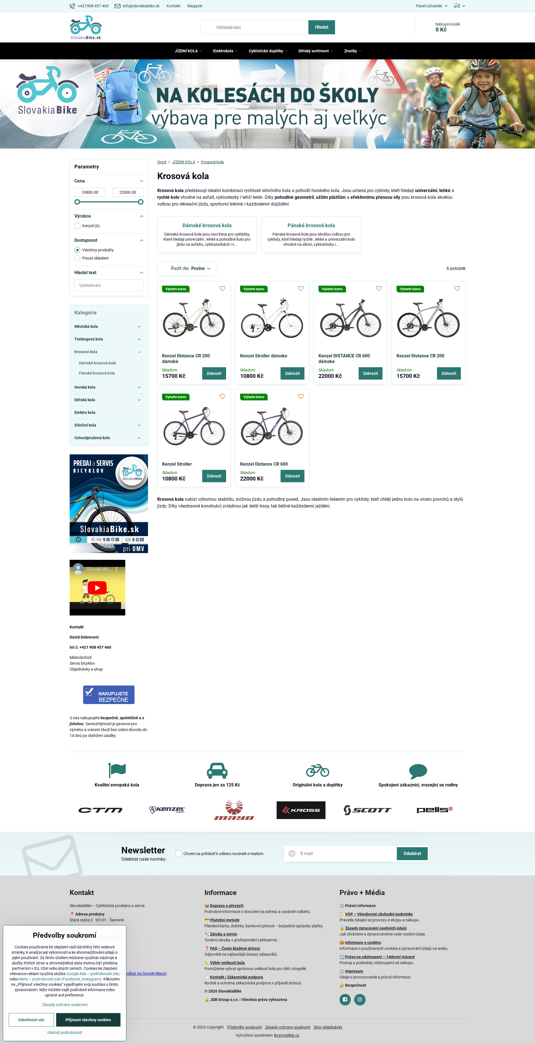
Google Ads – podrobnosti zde (92, 973)
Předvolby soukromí (244, 1027)
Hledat (321, 27)
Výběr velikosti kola (227, 962)
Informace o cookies (363, 942)
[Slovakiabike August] (267, 105)
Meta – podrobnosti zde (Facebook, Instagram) (60, 979)
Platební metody (225, 920)
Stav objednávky (328, 1027)
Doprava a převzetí (226, 905)
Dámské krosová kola (207, 225)
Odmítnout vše (31, 1020)
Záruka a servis (223, 934)
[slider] (77, 202)
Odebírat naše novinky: (144, 859)
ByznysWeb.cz (286, 1035)
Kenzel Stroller (177, 464)
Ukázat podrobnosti (64, 1032)
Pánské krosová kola (311, 225)
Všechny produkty (98, 250)
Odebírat (412, 853)
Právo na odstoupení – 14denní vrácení (380, 957)
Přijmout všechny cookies (88, 1020)
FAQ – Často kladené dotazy (235, 948)
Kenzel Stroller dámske (263, 355)
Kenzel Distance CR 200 (420, 355)
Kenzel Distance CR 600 (264, 464)
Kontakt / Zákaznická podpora (236, 977)
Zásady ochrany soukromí (287, 1027)
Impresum (354, 971)
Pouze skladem (95, 258)
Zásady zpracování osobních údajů (376, 928)
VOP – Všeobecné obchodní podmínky (379, 914)
